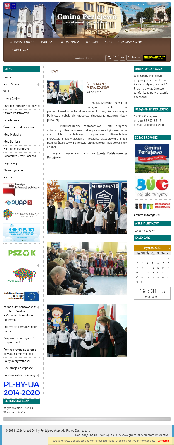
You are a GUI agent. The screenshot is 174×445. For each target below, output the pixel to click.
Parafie (8, 177)
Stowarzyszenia (13, 170)
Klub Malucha (12, 134)
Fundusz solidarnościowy (19, 375)
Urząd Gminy (11, 98)
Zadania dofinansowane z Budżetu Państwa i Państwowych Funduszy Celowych (19, 313)
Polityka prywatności (16, 361)
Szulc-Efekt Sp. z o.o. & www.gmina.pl (115, 435)
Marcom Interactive (156, 435)
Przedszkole (11, 120)
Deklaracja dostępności (18, 368)
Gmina (7, 77)
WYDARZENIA (70, 42)
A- (116, 57)
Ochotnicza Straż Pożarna (19, 156)
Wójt (6, 91)
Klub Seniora (11, 141)
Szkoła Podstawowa (16, 113)
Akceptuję (163, 440)
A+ (122, 57)
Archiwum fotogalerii (147, 215)
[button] (38, 85)
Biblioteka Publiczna (16, 149)
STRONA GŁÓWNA (22, 42)
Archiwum (134, 57)
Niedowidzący (154, 57)
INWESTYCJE (19, 49)
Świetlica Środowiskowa (18, 127)
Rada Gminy (11, 84)
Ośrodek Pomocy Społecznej (21, 105)
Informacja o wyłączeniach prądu (20, 329)
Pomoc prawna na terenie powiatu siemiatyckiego (19, 352)
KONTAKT (47, 42)
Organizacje (10, 163)
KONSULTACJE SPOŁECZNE (123, 42)
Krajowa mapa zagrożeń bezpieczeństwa (18, 340)
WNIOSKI (92, 42)
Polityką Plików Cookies (140, 440)
